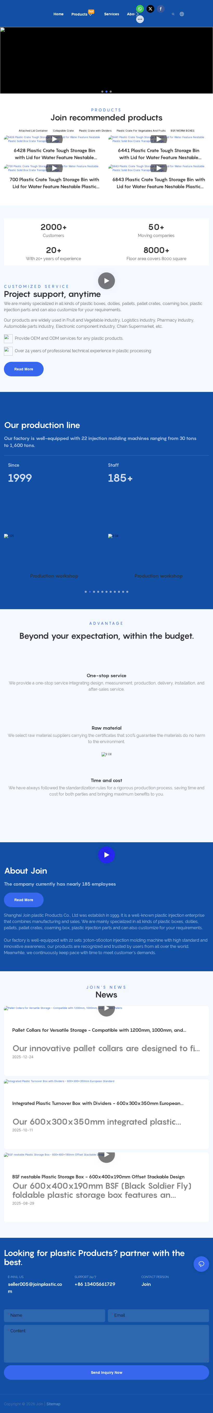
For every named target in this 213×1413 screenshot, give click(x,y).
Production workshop (54, 576)
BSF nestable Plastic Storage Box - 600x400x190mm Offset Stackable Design (98, 1176)
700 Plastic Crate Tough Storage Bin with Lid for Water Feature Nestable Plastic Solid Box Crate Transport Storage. (54, 183)
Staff (113, 465)
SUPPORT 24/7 (85, 1277)
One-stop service (106, 675)
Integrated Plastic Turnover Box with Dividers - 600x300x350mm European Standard (96, 1103)
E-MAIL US (15, 1277)
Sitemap (53, 1404)
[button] (137, 14)
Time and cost (106, 780)
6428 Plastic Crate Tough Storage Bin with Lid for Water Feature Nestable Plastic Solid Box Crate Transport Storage (54, 154)
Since (13, 465)
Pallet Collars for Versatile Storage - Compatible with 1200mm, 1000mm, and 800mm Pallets (97, 1030)
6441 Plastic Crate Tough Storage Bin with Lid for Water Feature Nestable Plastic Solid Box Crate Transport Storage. (158, 154)
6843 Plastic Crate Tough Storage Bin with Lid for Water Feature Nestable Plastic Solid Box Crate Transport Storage (158, 183)
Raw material (107, 728)
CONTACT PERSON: (155, 1277)
